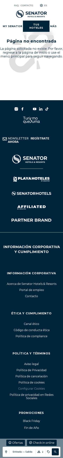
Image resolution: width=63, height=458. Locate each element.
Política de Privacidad (31, 370)
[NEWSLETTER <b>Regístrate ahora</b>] (5, 139)
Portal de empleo (31, 290)
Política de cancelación (31, 376)
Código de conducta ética (32, 330)
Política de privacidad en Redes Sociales (31, 396)
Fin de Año (31, 428)
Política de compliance (31, 336)
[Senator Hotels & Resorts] (16, 109)
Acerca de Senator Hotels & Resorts (31, 284)
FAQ (16, 5)
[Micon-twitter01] (28, 109)
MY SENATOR (12, 26)
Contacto (26, 5)
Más (53, 26)
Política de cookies (31, 382)
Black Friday (31, 421)
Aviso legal (31, 364)
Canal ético (31, 324)
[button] (55, 451)
